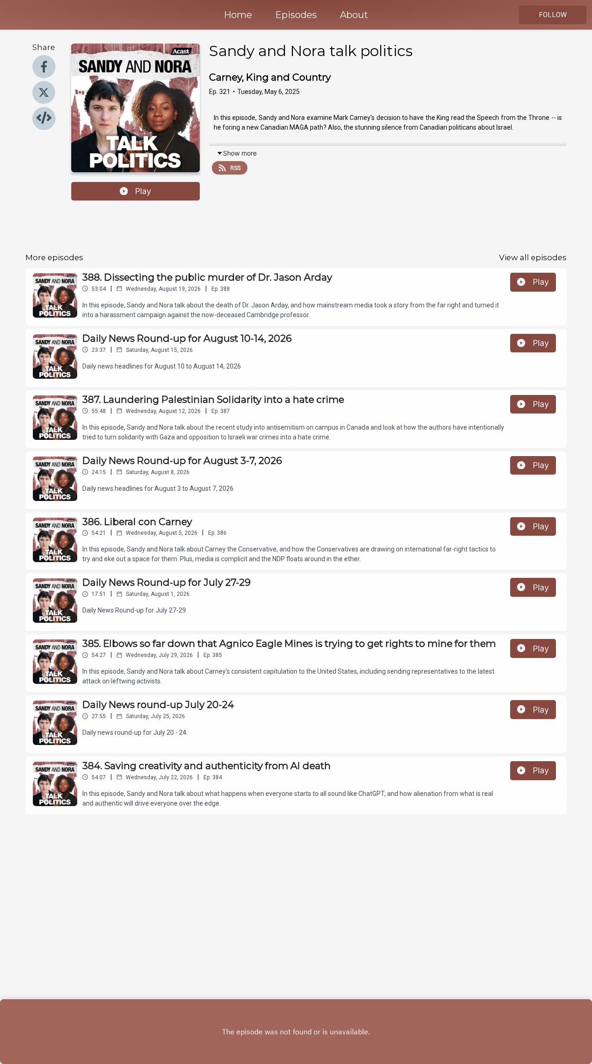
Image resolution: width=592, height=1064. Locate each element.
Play (143, 191)
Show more (240, 153)
